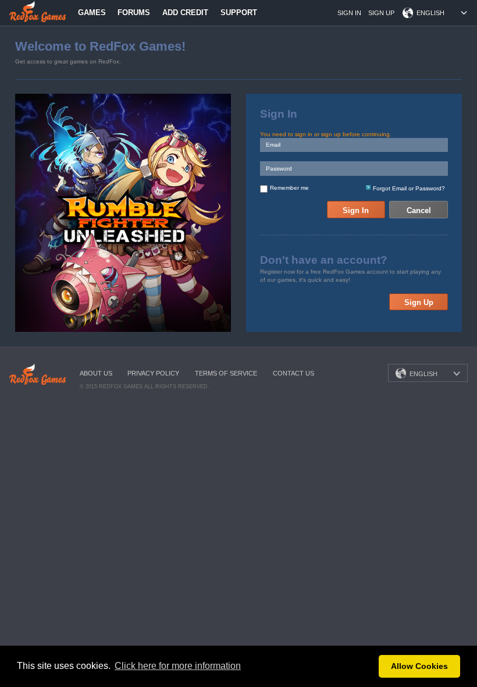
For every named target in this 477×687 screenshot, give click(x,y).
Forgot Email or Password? (409, 188)
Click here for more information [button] (178, 666)
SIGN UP (381, 12)
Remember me (289, 188)
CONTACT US (293, 373)
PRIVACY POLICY (153, 373)
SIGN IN (349, 12)
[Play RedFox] (37, 11)
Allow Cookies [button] (419, 666)
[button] (367, 666)
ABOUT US (96, 373)
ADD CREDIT (185, 13)
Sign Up (418, 302)
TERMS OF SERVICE (226, 373)
